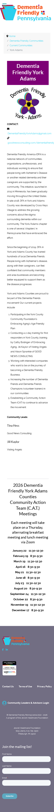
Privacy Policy (44, 686)
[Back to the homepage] (27, 13)
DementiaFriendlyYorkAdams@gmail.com (29, 133)
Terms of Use (25, 686)
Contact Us (8, 686)
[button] (43, 803)
